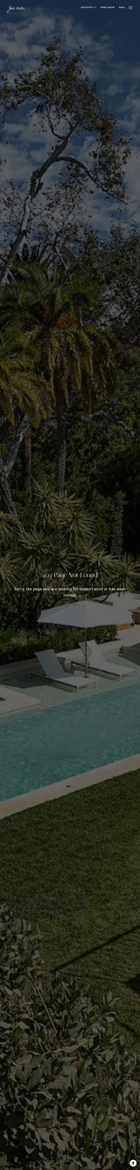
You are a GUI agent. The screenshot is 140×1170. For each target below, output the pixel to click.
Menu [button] (122, 7)
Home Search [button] (107, 7)
